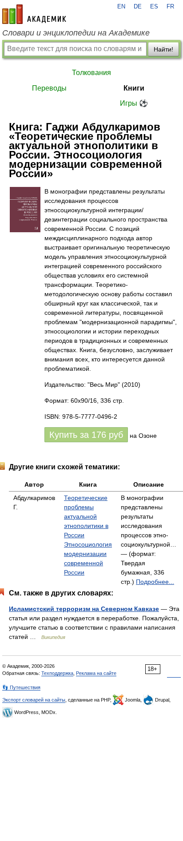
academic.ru (34, 14)
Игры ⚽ (134, 103)
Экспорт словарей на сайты (33, 699)
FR (170, 7)
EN (121, 7)
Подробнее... (155, 581)
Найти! (163, 49)
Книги (133, 88)
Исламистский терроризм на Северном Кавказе (84, 608)
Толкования (91, 72)
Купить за (86, 435)
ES (154, 7)
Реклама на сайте (96, 673)
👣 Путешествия (21, 687)
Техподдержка (57, 673)
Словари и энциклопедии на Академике (76, 32)
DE (138, 7)
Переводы (49, 88)
